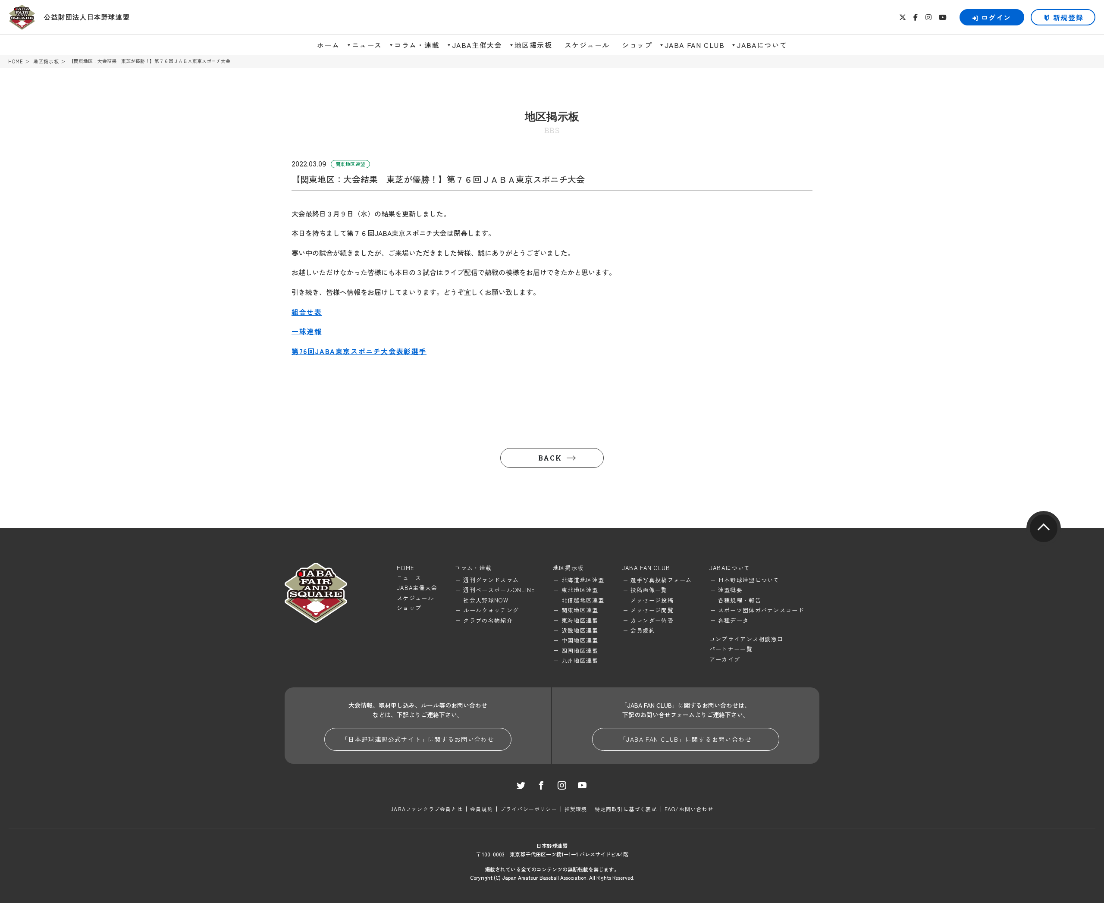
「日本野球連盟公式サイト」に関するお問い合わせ (418, 739)
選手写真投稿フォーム (661, 580)
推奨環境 (576, 808)
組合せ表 (307, 312)
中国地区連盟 (580, 640)
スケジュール (587, 45)
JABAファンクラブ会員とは (427, 808)
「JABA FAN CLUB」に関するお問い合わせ (686, 739)
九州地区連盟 (580, 660)
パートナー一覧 (731, 649)
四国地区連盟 (580, 650)
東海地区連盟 (580, 620)
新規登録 (1068, 17)
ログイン (996, 17)
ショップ (637, 45)
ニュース (367, 45)
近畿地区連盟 (580, 630)
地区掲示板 (533, 45)
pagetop (1043, 528)
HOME (15, 61)
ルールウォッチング (491, 610)
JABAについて (762, 45)
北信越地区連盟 (583, 600)
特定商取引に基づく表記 (626, 808)
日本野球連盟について (749, 580)
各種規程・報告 (739, 600)
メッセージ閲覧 (652, 610)
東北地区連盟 (580, 590)
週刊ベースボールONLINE (499, 590)
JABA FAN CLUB (695, 45)
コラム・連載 (417, 45)
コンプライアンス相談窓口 (746, 639)
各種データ (733, 620)
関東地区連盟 (580, 610)
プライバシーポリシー (528, 808)
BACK (549, 457)
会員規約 (642, 630)
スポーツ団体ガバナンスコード (761, 610)
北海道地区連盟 (583, 580)
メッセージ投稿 (652, 600)
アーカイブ (724, 659)
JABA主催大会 (477, 45)
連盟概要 (730, 590)
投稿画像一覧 (649, 590)
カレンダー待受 (652, 620)
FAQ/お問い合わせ (689, 808)
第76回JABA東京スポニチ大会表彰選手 (359, 351)
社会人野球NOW (485, 600)
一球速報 (307, 331)
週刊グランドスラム (491, 580)
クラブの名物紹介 (487, 620)
